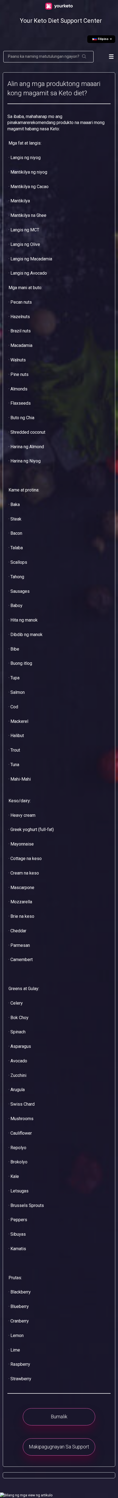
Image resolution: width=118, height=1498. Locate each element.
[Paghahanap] (84, 56)
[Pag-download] (57, 769)
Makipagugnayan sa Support (59, 1447)
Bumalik (59, 1416)
